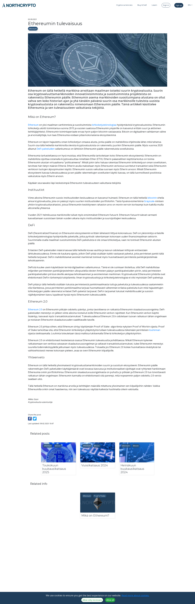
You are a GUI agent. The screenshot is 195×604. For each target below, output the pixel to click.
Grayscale (149, 201)
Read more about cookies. (135, 595)
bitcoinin (152, 197)
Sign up (179, 5)
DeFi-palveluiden (46, 148)
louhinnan (154, 330)
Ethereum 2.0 (35, 309)
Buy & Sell (142, 5)
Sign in (166, 5)
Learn (154, 5)
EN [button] (189, 5)
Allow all (110, 600)
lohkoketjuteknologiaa (104, 124)
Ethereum (33, 28)
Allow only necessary (92, 600)
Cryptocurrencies (124, 5)
